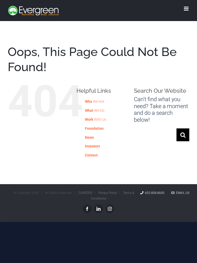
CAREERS (85, 193)
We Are (94, 101)
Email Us (181, 193)
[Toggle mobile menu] (186, 8)
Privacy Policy (107, 193)
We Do (94, 110)
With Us (95, 119)
